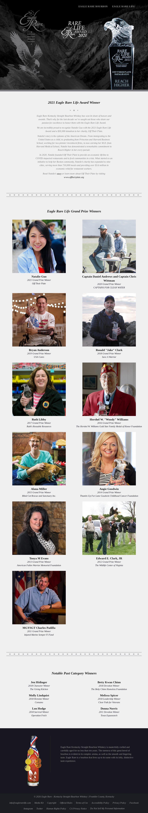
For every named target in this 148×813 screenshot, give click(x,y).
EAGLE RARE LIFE (123, 6)
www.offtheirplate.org (74, 177)
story (59, 174)
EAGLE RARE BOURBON (93, 6)
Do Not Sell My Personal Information (107, 808)
